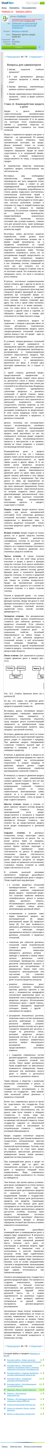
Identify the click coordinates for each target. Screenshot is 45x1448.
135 (40, 1379)
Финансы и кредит (20, 31)
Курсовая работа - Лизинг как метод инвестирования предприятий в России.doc (24, 1361)
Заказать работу (24, 11)
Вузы (4, 8)
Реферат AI (7, 11)
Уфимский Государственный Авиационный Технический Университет (24, 25)
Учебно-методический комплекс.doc (21, 1405)
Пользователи (29, 8)
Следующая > (36, 57)
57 (41, 1365)
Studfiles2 (21, 16)
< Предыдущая (12, 57)
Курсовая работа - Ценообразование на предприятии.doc (21, 1385)
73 (41, 1408)
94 (41, 1360)
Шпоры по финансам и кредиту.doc (21, 1414)
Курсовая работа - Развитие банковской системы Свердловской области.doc (23, 1374)
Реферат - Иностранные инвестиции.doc (16, 1394)
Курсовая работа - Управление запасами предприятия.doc (19, 1380)
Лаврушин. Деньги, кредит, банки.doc (21, 1390)
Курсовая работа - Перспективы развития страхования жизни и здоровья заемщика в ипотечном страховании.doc (23, 1367)
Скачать (19, 47)
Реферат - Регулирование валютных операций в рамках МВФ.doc (21, 1400)
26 (41, 1414)
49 (41, 1405)
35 (41, 1399)
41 (41, 1373)
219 (40, 1384)
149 (40, 1390)
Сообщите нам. (29, 21)
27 (41, 1393)
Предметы (14, 8)
